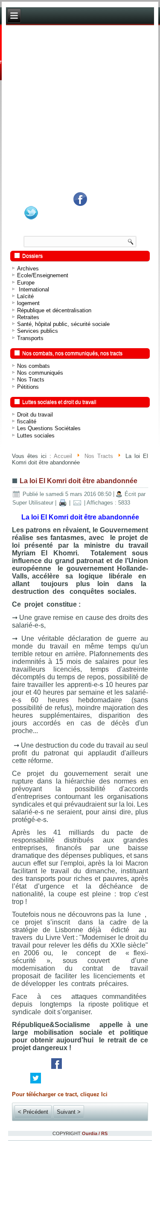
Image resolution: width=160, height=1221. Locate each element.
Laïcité (25, 296)
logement (28, 303)
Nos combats (33, 366)
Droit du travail (35, 414)
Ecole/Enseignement (42, 275)
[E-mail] (77, 502)
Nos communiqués (40, 373)
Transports (30, 338)
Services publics (37, 331)
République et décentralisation (54, 310)
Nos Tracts (30, 379)
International (33, 289)
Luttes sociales (36, 435)
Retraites (28, 317)
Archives (28, 268)
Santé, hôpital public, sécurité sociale (63, 324)
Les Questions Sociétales (49, 428)
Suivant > (69, 1112)
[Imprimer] (62, 502)
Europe (26, 282)
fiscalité (26, 421)
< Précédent (33, 1112)
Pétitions (28, 387)
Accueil (63, 456)
